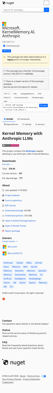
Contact (7, 320)
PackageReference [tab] (27, 94)
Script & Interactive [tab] (21, 97)
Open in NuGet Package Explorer (20, 220)
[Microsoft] (4, 247)
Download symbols (14, 215)
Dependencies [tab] (12, 124)
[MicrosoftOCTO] (4, 253)
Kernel (34, 266)
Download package (14, 210)
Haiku (29, 262)
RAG (25, 266)
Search (32, 282)
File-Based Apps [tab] (37, 97)
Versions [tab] (41, 124)
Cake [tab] (5, 101)
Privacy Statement (31, 379)
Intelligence (20, 278)
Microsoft (12, 246)
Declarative (20, 274)
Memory (16, 266)
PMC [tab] (15, 94)
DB (14, 282)
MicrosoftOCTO (15, 253)
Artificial (7, 278)
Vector (7, 282)
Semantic (19, 270)
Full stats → (7, 164)
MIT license (10, 205)
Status (6, 330)
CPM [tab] (39, 94)
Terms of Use (33, 376)
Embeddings (35, 278)
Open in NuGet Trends (15, 225)
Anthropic (31, 151)
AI (41, 274)
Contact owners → (9, 241)
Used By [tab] (27, 124)
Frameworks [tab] (24, 119)
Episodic (42, 270)
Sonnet (38, 262)
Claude (19, 262)
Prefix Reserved (13, 46)
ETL (11, 286)
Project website (12, 195)
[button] (25, 58)
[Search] (46, 10)
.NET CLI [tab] (7, 94)
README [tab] (9, 119)
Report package (12, 231)
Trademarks (7, 382)
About (23, 376)
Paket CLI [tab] (7, 97)
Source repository (13, 200)
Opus (6, 266)
